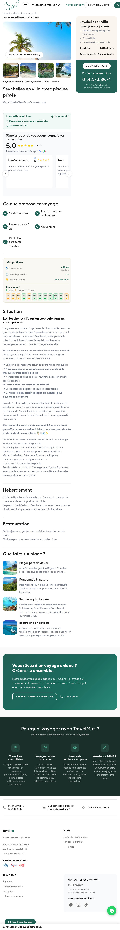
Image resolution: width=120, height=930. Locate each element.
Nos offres (69, 847)
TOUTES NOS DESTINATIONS (46, 5)
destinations (19, 13)
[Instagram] (78, 904)
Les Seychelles (33, 82)
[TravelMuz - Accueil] (11, 5)
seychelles (33, 13)
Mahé (46, 82)
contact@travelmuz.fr (59, 809)
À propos (7, 882)
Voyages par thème (74, 842)
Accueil (6, 13)
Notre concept (75, 5)
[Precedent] (5, 173)
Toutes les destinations (76, 837)
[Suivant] (69, 173)
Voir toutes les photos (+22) (24, 55)
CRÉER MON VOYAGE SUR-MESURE (34, 697)
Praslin (55, 82)
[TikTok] (86, 904)
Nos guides (8, 892)
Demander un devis (96, 66)
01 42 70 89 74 (71, 697)
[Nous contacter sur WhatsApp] (111, 910)
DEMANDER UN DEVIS (98, 5)
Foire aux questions (13, 896)
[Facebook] (70, 904)
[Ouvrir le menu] (25, 5)
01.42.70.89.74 (96, 79)
